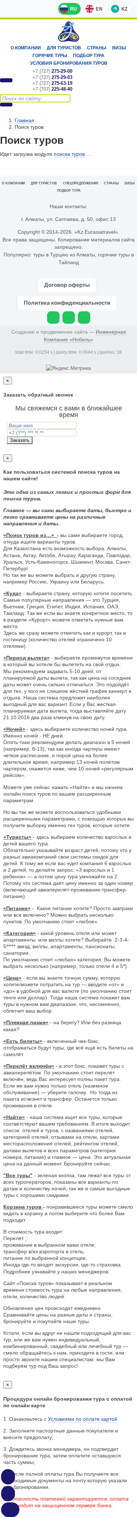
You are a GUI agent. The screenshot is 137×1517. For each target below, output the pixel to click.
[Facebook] (84, 317)
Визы (119, 47)
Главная (24, 120)
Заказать (20, 440)
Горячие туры (50, 55)
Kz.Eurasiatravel (68, 31)
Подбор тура (88, 55)
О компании (26, 47)
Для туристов (64, 47)
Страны (96, 47)
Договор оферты (67, 285)
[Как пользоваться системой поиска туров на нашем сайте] (10, 1510)
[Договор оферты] (8, 1494)
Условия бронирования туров (68, 63)
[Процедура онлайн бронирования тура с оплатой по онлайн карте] (8, 1477)
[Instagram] (68, 317)
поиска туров (69, 154)
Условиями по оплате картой (82, 1419)
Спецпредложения (80, 183)
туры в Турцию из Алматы (64, 255)
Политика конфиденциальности (67, 303)
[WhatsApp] (53, 317)
